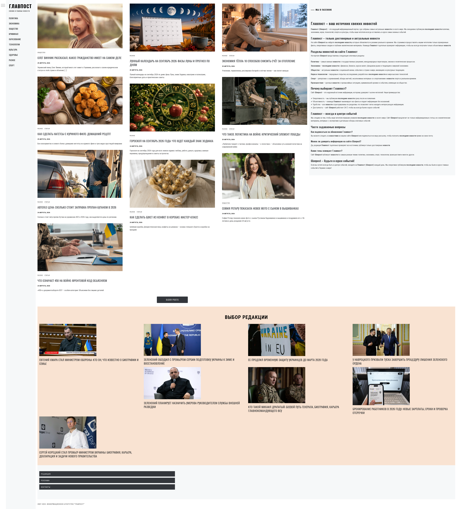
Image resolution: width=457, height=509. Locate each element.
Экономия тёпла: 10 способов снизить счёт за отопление (258, 61)
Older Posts (172, 299)
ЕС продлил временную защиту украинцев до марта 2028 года (288, 360)
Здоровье (13, 55)
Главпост (20, 6)
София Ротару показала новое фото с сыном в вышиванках (260, 208)
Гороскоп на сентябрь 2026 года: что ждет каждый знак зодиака (171, 141)
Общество (13, 28)
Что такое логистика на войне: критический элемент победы (261, 134)
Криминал (13, 34)
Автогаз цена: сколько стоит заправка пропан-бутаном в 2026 (76, 207)
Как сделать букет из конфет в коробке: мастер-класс (164, 217)
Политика (13, 18)
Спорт (12, 65)
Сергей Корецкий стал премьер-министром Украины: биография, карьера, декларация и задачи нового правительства (85, 454)
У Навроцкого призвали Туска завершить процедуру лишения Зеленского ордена (400, 361)
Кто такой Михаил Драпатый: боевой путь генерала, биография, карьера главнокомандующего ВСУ (293, 409)
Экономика (14, 23)
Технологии (14, 44)
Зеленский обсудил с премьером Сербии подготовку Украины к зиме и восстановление (189, 361)
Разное (12, 60)
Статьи (231, 56)
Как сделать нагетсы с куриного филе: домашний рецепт (74, 134)
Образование (15, 39)
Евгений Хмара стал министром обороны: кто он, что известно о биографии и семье (89, 362)
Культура (13, 49)
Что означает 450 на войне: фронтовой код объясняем (72, 280)
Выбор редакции (246, 317)
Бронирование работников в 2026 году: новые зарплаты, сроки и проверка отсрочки (400, 411)
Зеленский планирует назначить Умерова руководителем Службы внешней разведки (192, 405)
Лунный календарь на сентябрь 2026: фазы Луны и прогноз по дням (170, 63)
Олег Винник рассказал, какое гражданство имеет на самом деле (79, 58)
